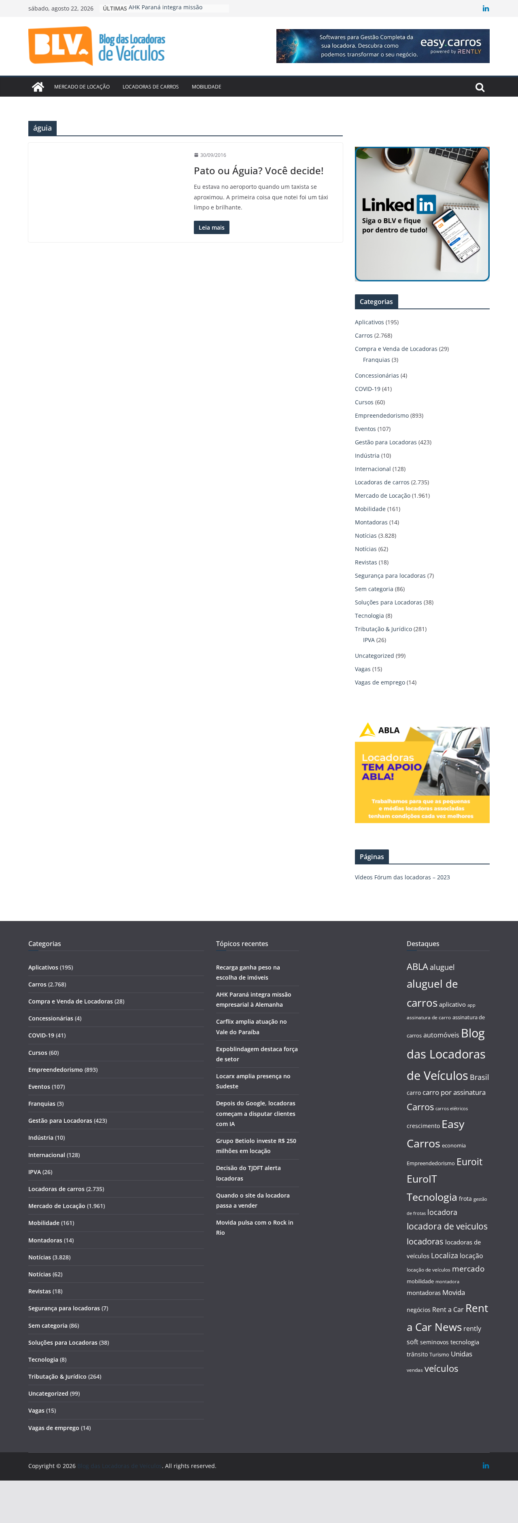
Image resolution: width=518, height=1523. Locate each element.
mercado (468, 1268)
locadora (442, 1212)
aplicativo (452, 1004)
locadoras (425, 1241)
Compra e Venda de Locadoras (396, 349)
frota (465, 1198)
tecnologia (464, 1342)
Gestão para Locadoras (386, 442)
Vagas (363, 669)
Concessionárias (377, 375)
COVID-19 (367, 389)
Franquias (376, 359)
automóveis (441, 1035)
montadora (447, 1281)
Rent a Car (448, 1309)
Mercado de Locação (82, 86)
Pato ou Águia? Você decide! (258, 170)
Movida (453, 1292)
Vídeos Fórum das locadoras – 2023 (402, 877)
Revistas (366, 562)
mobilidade (420, 1281)
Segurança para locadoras (390, 575)
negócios (419, 1310)
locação (471, 1255)
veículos (441, 1368)
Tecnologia (369, 615)
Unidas (461, 1353)
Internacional (373, 469)
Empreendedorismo (382, 415)
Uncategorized (374, 655)
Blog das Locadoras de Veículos (446, 1054)
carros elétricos (451, 1108)
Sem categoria (374, 589)
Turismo (439, 1354)
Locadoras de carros (151, 86)
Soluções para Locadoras (388, 602)
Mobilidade (206, 86)
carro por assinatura (454, 1092)
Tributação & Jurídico (383, 629)
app (471, 1005)
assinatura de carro (429, 1017)
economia (454, 1145)
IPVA (369, 640)
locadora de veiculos (447, 1226)
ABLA (417, 966)
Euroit (469, 1161)
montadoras (424, 1293)
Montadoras (371, 522)
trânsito (417, 1354)
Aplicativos (369, 322)
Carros (364, 335)
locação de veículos (428, 1269)
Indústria (367, 455)
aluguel (442, 967)
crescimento (423, 1126)
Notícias (366, 535)
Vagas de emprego (380, 682)
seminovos (434, 1342)
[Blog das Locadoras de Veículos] (38, 87)
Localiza (444, 1255)
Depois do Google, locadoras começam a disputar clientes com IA (255, 1113)
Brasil (479, 1077)
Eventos (365, 429)
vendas (415, 1370)
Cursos (364, 402)
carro (414, 1092)
